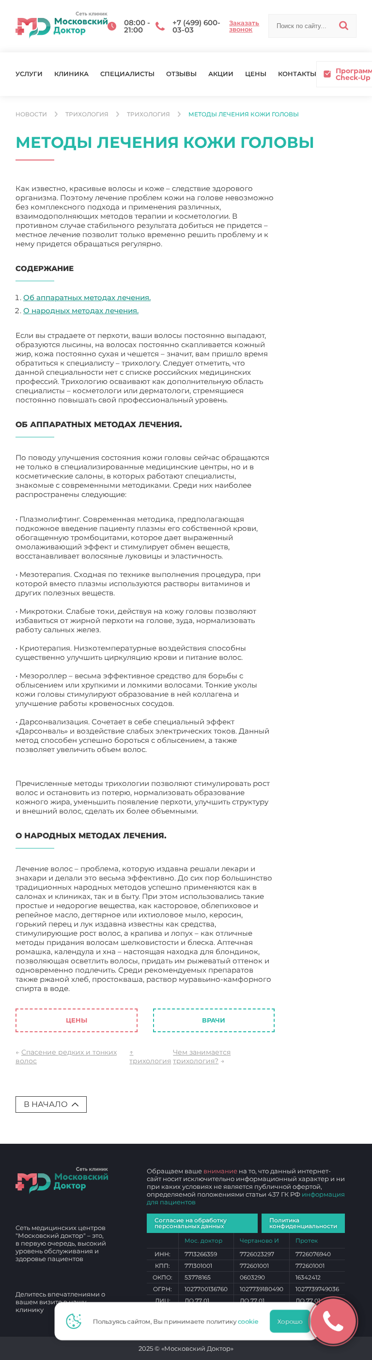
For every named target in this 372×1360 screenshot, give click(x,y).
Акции (220, 74)
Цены (255, 74)
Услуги (29, 74)
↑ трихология (150, 1056)
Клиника (71, 74)
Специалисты (127, 74)
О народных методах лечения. (81, 310)
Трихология (86, 114)
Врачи (213, 1020)
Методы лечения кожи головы (129, 988)
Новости (31, 114)
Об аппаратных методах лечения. (87, 297)
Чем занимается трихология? (202, 1056)
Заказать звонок (244, 26)
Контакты (297, 74)
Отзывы (181, 74)
